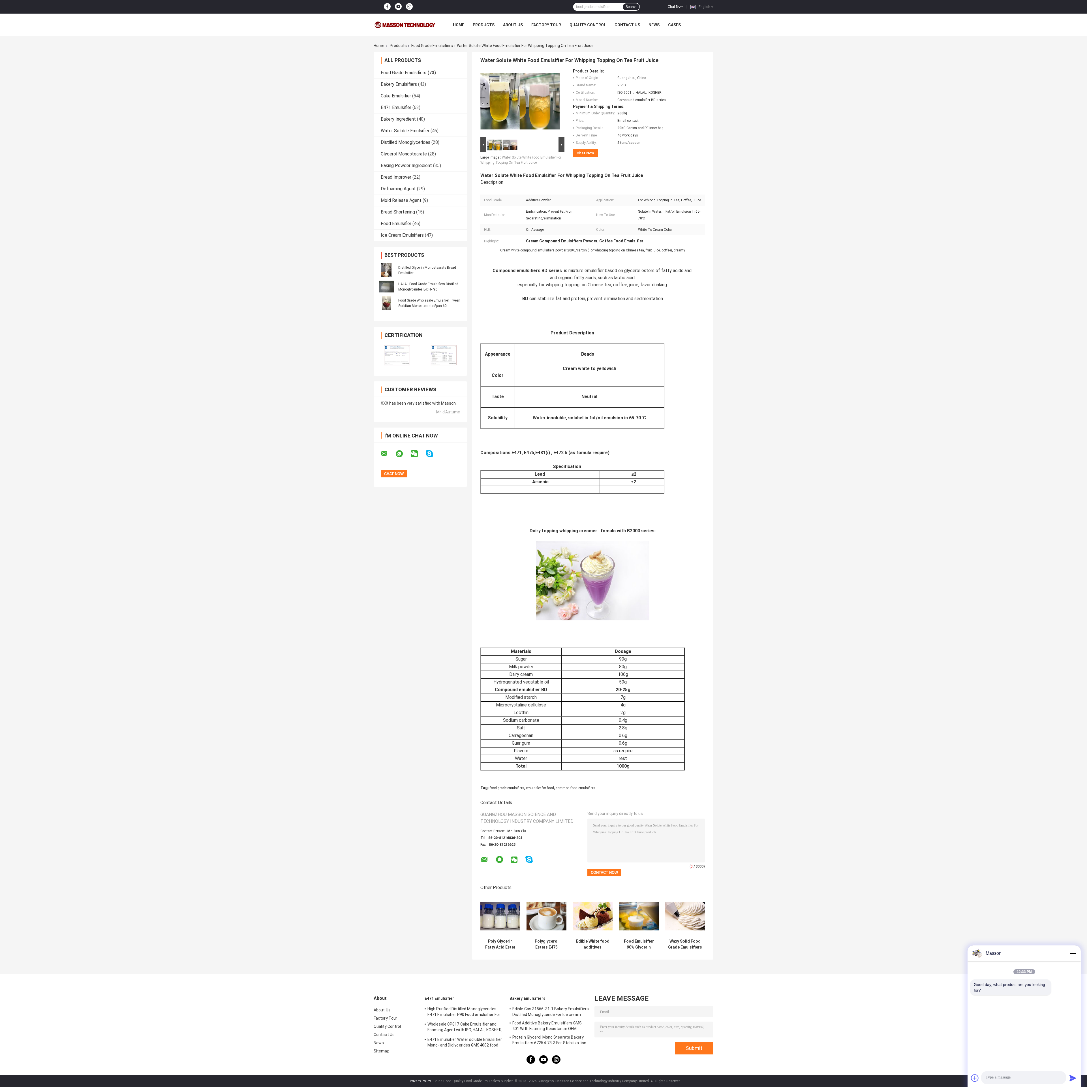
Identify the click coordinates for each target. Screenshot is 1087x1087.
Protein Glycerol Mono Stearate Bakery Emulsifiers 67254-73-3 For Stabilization (549, 1040)
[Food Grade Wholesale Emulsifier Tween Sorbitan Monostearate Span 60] (386, 303)
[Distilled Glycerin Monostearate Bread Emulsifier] (386, 270)
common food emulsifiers (575, 788)
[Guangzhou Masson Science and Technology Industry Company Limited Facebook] (387, 6)
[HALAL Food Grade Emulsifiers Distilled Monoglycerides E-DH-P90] (386, 286)
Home (458, 25)
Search (631, 7)
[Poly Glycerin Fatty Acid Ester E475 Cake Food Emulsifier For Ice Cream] (500, 916)
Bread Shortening (398, 212)
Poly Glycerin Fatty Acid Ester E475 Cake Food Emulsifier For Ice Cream (500, 944)
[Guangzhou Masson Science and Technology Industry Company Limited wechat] (418, 454)
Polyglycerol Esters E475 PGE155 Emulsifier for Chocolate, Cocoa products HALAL (546, 944)
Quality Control (588, 25)
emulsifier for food (540, 788)
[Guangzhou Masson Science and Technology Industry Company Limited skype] (433, 453)
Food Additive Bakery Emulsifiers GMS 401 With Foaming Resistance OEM (547, 1026)
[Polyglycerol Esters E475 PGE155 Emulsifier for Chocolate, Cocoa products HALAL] (546, 916)
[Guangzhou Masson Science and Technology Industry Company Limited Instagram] (409, 6)
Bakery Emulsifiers (399, 84)
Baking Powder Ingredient (406, 165)
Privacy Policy (420, 1081)
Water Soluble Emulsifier (405, 130)
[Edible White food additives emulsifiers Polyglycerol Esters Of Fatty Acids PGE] (593, 916)
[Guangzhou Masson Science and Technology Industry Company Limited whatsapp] (403, 454)
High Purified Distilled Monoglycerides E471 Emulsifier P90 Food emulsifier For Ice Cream (463, 1012)
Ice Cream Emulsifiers (402, 235)
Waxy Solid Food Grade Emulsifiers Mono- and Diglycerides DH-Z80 (685, 944)
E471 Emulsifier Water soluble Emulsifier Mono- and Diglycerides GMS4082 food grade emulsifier (464, 1043)
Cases (674, 25)
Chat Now (675, 6)
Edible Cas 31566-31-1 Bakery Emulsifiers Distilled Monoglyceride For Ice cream (550, 1012)
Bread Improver (396, 177)
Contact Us (627, 25)
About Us (513, 25)
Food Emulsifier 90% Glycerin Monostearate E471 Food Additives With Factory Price (639, 944)
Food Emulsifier (396, 223)
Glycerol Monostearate (404, 154)
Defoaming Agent (398, 188)
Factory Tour (546, 25)
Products (484, 25)
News (654, 25)
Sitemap (382, 1051)
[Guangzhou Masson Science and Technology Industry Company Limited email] (388, 454)
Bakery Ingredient (398, 119)
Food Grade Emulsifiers (432, 45)
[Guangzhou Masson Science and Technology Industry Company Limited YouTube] (398, 6)
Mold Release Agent (401, 200)
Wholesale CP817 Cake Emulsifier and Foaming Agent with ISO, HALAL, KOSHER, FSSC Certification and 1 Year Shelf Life (464, 1028)
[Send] (1072, 1078)
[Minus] (1072, 953)
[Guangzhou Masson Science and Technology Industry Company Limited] (405, 24)
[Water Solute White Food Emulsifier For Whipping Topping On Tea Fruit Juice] (520, 102)
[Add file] (975, 1078)
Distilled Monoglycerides (405, 142)
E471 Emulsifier (396, 107)
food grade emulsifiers (507, 788)
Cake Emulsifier (396, 96)
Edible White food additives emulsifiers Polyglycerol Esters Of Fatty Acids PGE (592, 944)
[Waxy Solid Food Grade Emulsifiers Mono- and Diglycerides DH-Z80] (685, 916)
